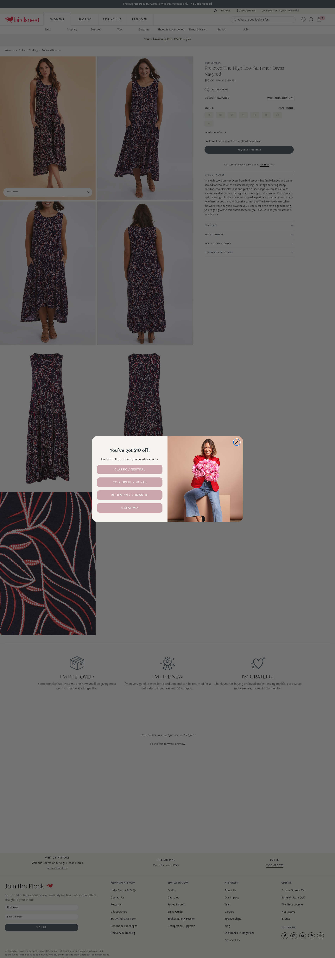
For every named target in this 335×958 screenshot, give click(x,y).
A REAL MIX (129, 508)
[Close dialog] (236, 442)
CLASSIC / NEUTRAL (129, 469)
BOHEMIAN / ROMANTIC (129, 495)
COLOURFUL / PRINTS (130, 482)
